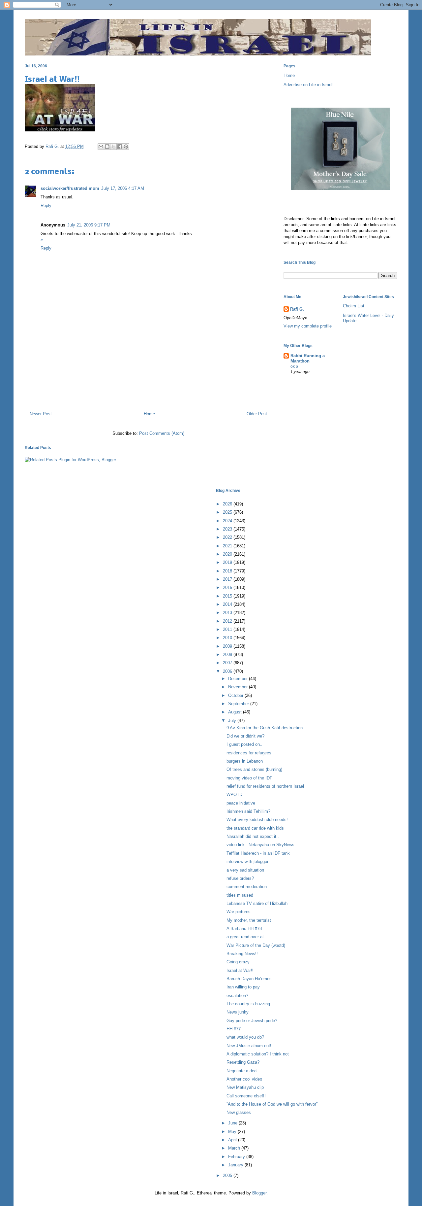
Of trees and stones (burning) (254, 769)
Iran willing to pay (243, 986)
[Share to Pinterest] (126, 146)
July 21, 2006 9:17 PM (88, 225)
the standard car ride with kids (255, 828)
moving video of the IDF (249, 777)
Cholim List (353, 305)
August (235, 711)
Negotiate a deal (241, 1070)
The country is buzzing (248, 1003)
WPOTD (234, 794)
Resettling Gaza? (242, 1062)
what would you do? (245, 1037)
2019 (228, 562)
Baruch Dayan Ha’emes (249, 978)
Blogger (259, 1192)
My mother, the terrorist (248, 920)
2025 (228, 512)
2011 (228, 629)
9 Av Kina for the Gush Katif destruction (264, 727)
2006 (228, 671)
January (236, 1164)
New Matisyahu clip (245, 1087)
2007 (228, 662)
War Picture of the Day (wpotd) (255, 945)
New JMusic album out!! (249, 1045)
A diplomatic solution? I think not (257, 1053)
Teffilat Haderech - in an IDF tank (258, 853)
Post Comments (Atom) (161, 433)
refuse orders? (240, 878)
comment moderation (246, 886)
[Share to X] (113, 146)
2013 (228, 612)
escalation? (237, 995)
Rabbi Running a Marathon (307, 358)
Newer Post (41, 413)
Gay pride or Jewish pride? (251, 1020)
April (233, 1139)
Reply (46, 205)
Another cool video (244, 1079)
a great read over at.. (246, 936)
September (239, 703)
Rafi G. (52, 146)
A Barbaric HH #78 (244, 928)
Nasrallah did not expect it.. (252, 836)
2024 (228, 520)
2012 (228, 621)
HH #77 (233, 1028)
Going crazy (238, 961)
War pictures (238, 911)
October (236, 695)
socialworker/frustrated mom (70, 188)
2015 (228, 596)
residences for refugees (248, 752)
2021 (228, 545)
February (237, 1156)
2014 (228, 604)
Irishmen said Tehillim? (248, 811)
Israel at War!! (240, 970)
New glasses (238, 1112)
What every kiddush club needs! (257, 819)
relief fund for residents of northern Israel (265, 786)
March (234, 1148)
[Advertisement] (148, 378)
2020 (228, 554)
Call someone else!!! (246, 1095)
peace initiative (240, 803)
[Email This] (101, 146)
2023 (228, 529)
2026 (228, 503)
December (238, 678)
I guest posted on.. (244, 744)
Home (149, 413)
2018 (228, 571)
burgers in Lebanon (244, 761)
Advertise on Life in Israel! (309, 84)
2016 (228, 587)
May (233, 1131)
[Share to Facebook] (119, 146)
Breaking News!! (242, 953)
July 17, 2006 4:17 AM (122, 188)
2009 (228, 646)
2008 (228, 654)
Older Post (257, 413)
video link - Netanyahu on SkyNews (260, 844)
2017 (228, 579)
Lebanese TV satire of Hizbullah (256, 903)
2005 (228, 1175)
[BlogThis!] (107, 146)
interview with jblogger (247, 861)
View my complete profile (308, 326)
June (233, 1122)
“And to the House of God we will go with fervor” (271, 1104)
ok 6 (294, 366)
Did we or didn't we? (245, 736)
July (232, 720)
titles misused (239, 895)
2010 (228, 637)
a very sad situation (245, 870)
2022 (228, 537)
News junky (237, 1012)
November (238, 686)
